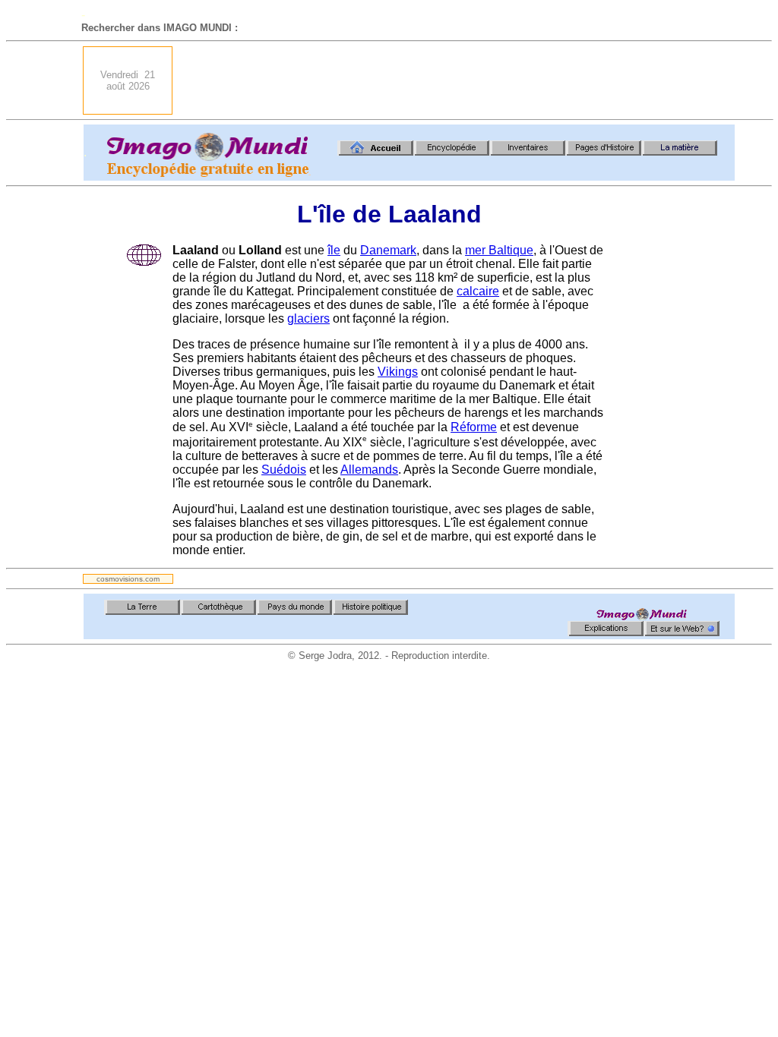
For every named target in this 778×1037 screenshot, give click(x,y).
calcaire (478, 291)
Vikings (398, 371)
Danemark (388, 250)
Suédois (283, 469)
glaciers (308, 318)
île (333, 250)
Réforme (474, 427)
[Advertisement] (458, 80)
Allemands (369, 469)
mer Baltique (499, 250)
